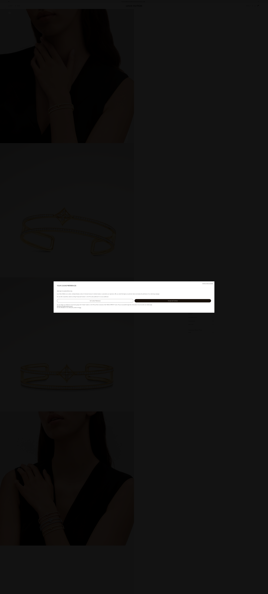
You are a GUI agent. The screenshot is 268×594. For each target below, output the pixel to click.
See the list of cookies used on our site (65, 306)
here (80, 307)
